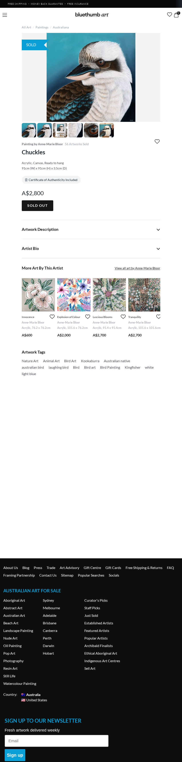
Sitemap (67, 575)
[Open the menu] (5, 15)
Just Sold (91, 615)
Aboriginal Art (14, 600)
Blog (25, 567)
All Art (26, 27)
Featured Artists (96, 630)
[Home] (92, 14)
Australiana (61, 27)
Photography (13, 661)
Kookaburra (90, 361)
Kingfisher (132, 367)
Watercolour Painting (19, 683)
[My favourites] (169, 14)
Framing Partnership (19, 575)
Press (38, 567)
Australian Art (14, 615)
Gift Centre (92, 567)
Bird (76, 367)
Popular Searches (91, 575)
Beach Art (10, 623)
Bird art (90, 367)
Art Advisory (69, 567)
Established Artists (98, 623)
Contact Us (48, 575)
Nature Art (30, 361)
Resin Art (10, 668)
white (149, 367)
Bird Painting (110, 367)
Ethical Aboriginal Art (100, 653)
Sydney (48, 600)
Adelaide (49, 615)
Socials (114, 575)
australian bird (33, 367)
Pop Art (9, 653)
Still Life (9, 676)
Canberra (50, 630)
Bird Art (70, 361)
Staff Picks (92, 608)
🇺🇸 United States (34, 700)
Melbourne (51, 608)
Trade (51, 567)
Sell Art (89, 668)
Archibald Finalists (98, 645)
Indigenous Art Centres (102, 661)
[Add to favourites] (157, 142)
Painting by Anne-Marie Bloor (42, 144)
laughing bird (59, 367)
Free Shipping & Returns (144, 567)
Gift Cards (113, 567)
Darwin (48, 645)
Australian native (117, 361)
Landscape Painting (18, 630)
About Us (10, 567)
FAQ (170, 567)
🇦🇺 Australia (30, 694)
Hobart (48, 653)
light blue (29, 374)
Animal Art (51, 361)
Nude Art (10, 638)
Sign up (15, 755)
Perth (47, 638)
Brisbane (49, 623)
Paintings (42, 27)
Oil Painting (12, 645)
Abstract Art (12, 608)
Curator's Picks (96, 600)
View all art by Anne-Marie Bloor (137, 268)
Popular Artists (96, 638)
